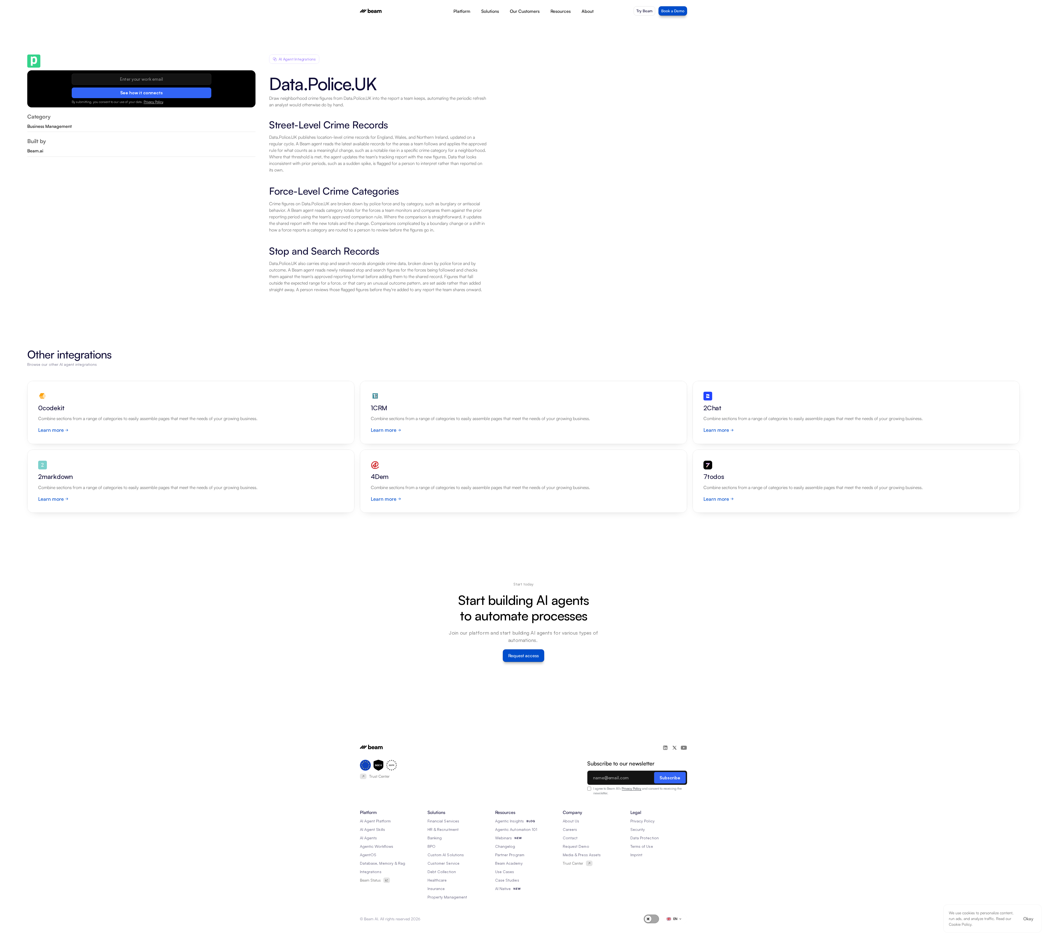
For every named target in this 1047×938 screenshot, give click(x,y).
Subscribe (670, 777)
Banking (435, 838)
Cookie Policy (960, 924)
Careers (570, 829)
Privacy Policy (153, 102)
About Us (571, 821)
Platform (461, 11)
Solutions (490, 11)
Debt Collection (442, 871)
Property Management (447, 897)
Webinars (503, 838)
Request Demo (576, 846)
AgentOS (368, 854)
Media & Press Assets (582, 854)
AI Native (503, 888)
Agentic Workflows (376, 846)
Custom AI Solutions (446, 854)
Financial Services (443, 821)
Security (637, 829)
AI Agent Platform (375, 821)
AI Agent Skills (372, 829)
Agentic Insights (509, 821)
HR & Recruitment (443, 829)
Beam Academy (509, 863)
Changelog (505, 846)
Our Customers (525, 11)
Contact (570, 838)
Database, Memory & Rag (382, 863)
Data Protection (644, 838)
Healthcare (437, 880)
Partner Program (509, 854)
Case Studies (507, 880)
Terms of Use (641, 846)
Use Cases (504, 871)
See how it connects (141, 92)
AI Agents (368, 838)
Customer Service (443, 863)
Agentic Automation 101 (516, 829)
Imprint (636, 854)
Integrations (370, 871)
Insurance (436, 888)
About (588, 11)
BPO (431, 846)
